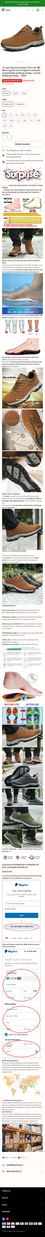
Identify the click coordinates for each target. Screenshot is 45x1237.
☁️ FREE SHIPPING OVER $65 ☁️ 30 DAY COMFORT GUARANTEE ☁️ (22, 3)
